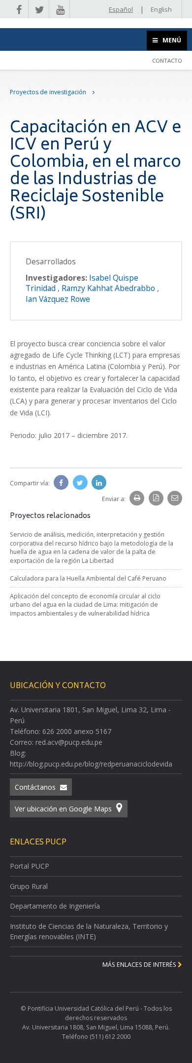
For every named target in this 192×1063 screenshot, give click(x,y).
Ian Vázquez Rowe (58, 298)
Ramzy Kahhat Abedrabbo (109, 288)
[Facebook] (62, 482)
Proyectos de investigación (49, 92)
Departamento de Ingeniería (55, 906)
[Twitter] (81, 482)
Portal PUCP (29, 866)
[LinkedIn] (99, 482)
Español (121, 9)
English (161, 9)
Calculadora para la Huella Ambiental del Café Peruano (88, 578)
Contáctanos (36, 787)
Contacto (167, 60)
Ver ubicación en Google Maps (64, 808)
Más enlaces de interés (140, 964)
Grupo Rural (29, 886)
